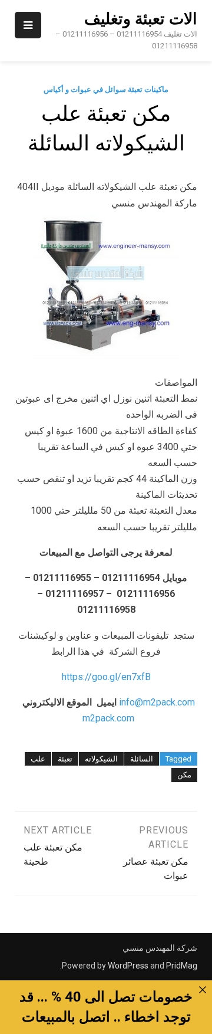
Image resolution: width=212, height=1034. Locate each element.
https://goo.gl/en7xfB (106, 676)
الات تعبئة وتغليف (140, 18)
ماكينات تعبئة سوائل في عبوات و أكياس (106, 89)
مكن (184, 774)
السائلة (141, 758)
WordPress (128, 965)
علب (38, 758)
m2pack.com (107, 718)
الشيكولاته (101, 758)
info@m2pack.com (157, 702)
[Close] (202, 989)
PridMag (181, 965)
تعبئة (65, 758)
